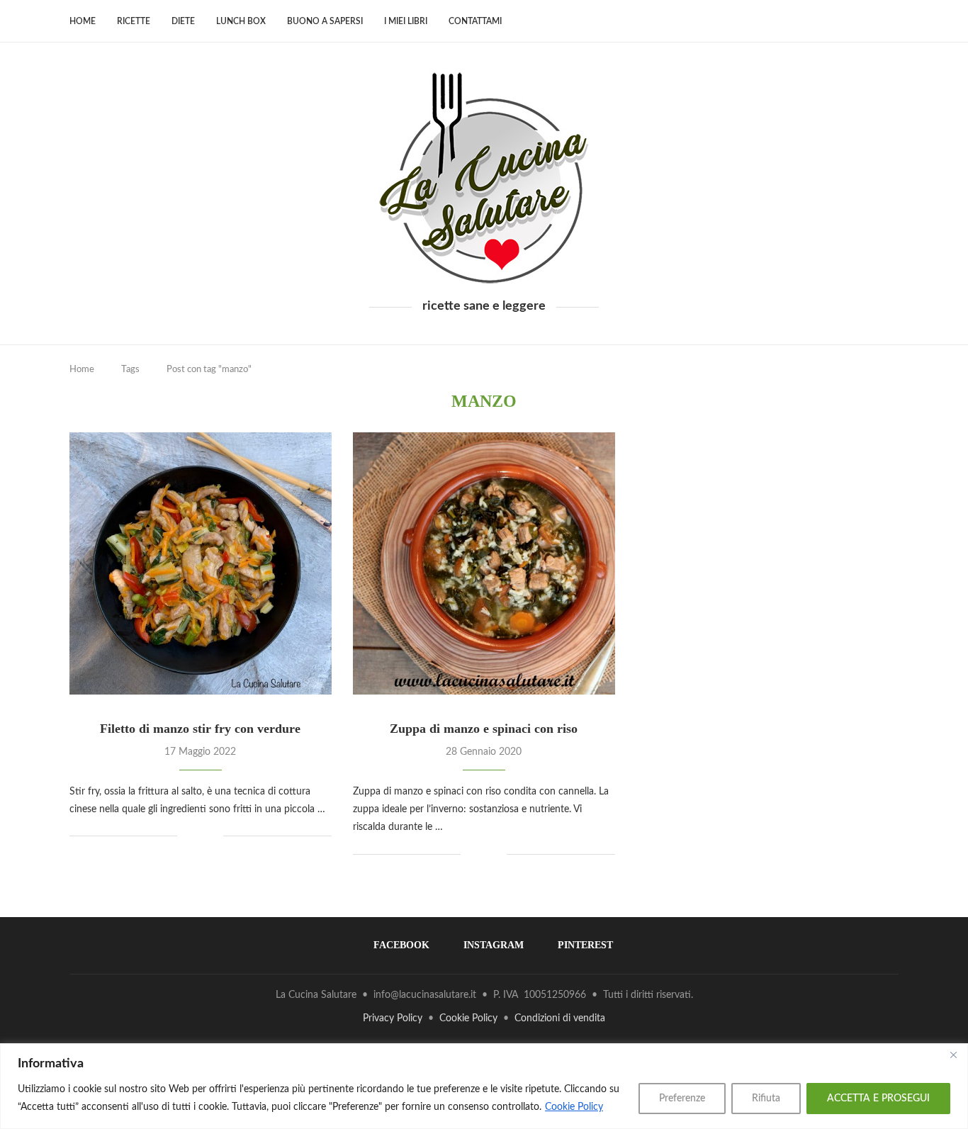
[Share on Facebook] (198, 836)
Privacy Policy (392, 1018)
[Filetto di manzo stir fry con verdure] (200, 563)
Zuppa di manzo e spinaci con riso (484, 728)
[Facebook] (857, 21)
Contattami (475, 21)
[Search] (891, 21)
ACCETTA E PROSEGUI (878, 1098)
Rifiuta (766, 1098)
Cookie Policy (574, 1107)
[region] (484, 1086)
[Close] (953, 1055)
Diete (183, 21)
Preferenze (682, 1098)
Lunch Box (241, 21)
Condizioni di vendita (559, 1018)
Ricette (133, 21)
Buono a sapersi (325, 21)
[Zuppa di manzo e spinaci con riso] (484, 563)
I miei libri (405, 21)
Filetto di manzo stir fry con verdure (200, 728)
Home (82, 21)
